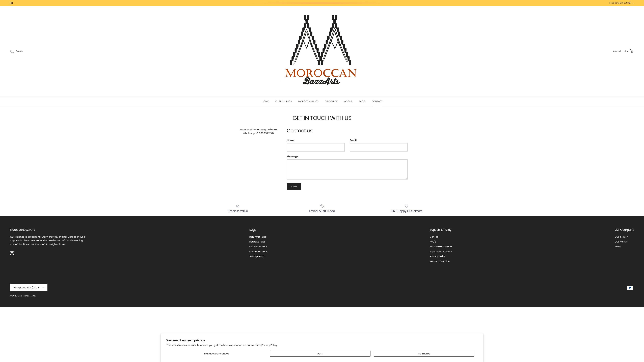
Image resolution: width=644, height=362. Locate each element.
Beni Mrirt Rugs (257, 236)
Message (292, 156)
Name (290, 140)
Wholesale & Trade (441, 246)
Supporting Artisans (441, 251)
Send (294, 186)
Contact (435, 236)
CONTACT (377, 101)
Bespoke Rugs (257, 241)
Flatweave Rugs (258, 246)
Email (353, 140)
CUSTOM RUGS (283, 101)
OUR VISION (621, 241)
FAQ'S (362, 101)
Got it (320, 353)
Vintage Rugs (257, 256)
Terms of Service (440, 261)
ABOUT (348, 101)
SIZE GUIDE (331, 101)
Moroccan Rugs (258, 251)
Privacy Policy (269, 345)
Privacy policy (438, 256)
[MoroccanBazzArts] (322, 51)
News (618, 246)
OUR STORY (621, 236)
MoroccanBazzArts (26, 295)
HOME (265, 101)
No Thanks (424, 353)
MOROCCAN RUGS (308, 101)
